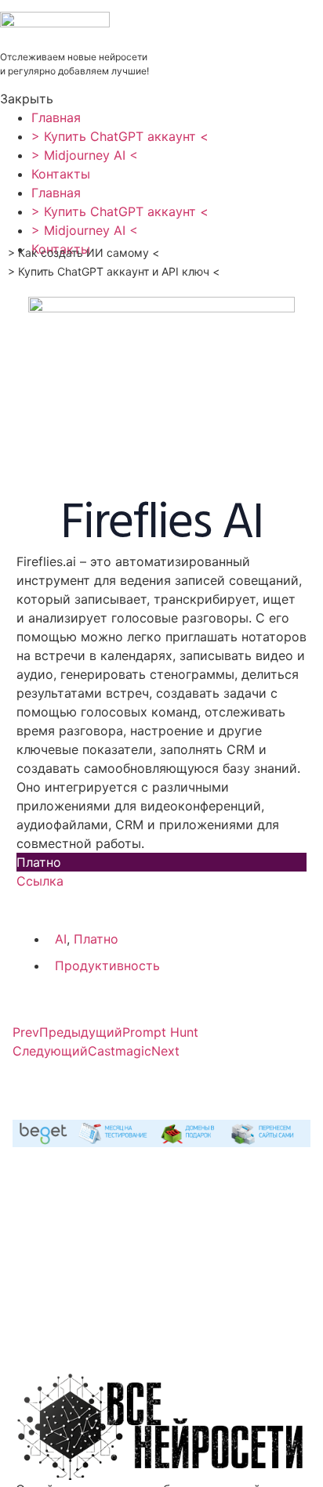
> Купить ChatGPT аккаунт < (120, 136)
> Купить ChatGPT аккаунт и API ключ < (114, 271)
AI (61, 939)
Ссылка (40, 881)
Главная (56, 117)
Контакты (60, 174)
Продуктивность (107, 965)
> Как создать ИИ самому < (83, 252)
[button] (157, 98)
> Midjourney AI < (84, 155)
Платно (96, 939)
